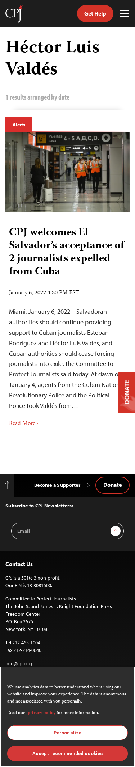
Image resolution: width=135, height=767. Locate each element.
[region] (67, 717)
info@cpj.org (18, 663)
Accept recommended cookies (67, 753)
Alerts (19, 124)
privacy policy (41, 713)
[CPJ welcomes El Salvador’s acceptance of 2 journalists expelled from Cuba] (67, 172)
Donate (112, 484)
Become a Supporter (57, 485)
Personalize (67, 733)
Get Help (95, 13)
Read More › (24, 424)
